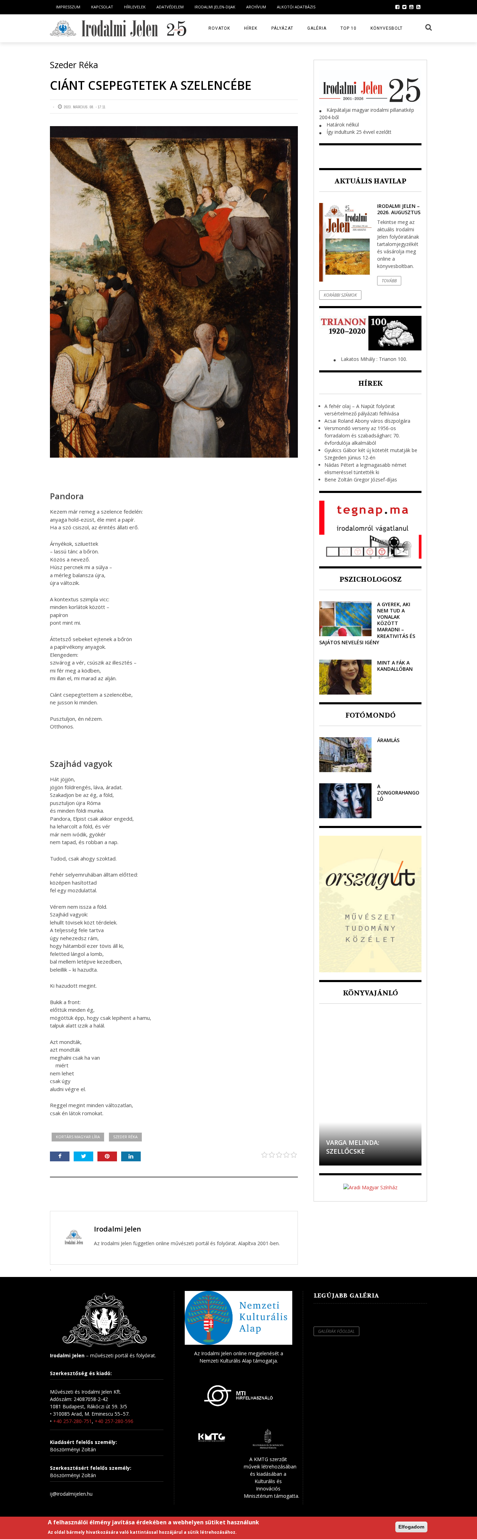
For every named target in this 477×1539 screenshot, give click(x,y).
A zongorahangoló (398, 792)
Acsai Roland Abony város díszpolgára (367, 421)
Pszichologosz (370, 579)
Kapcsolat (102, 6)
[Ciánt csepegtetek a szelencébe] (174, 292)
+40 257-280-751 (72, 1421)
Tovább (389, 281)
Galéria (316, 28)
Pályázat (282, 28)
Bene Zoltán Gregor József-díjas (360, 479)
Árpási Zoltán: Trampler (369, 1151)
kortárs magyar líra (78, 1136)
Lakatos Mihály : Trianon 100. (374, 359)
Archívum (256, 6)
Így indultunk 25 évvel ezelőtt (358, 132)
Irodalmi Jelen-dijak (215, 6)
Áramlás (388, 740)
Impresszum (68, 6)
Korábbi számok (340, 295)
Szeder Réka (125, 1136)
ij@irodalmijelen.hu (71, 1493)
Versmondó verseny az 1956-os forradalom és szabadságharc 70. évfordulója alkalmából (362, 435)
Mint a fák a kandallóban (395, 665)
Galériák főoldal (336, 1331)
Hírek (250, 28)
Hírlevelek (135, 6)
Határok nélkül (342, 124)
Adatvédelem (170, 6)
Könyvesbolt (386, 28)
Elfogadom (411, 1527)
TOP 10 (348, 28)
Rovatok (219, 28)
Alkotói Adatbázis (296, 6)
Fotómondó (370, 715)
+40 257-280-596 (114, 1421)
